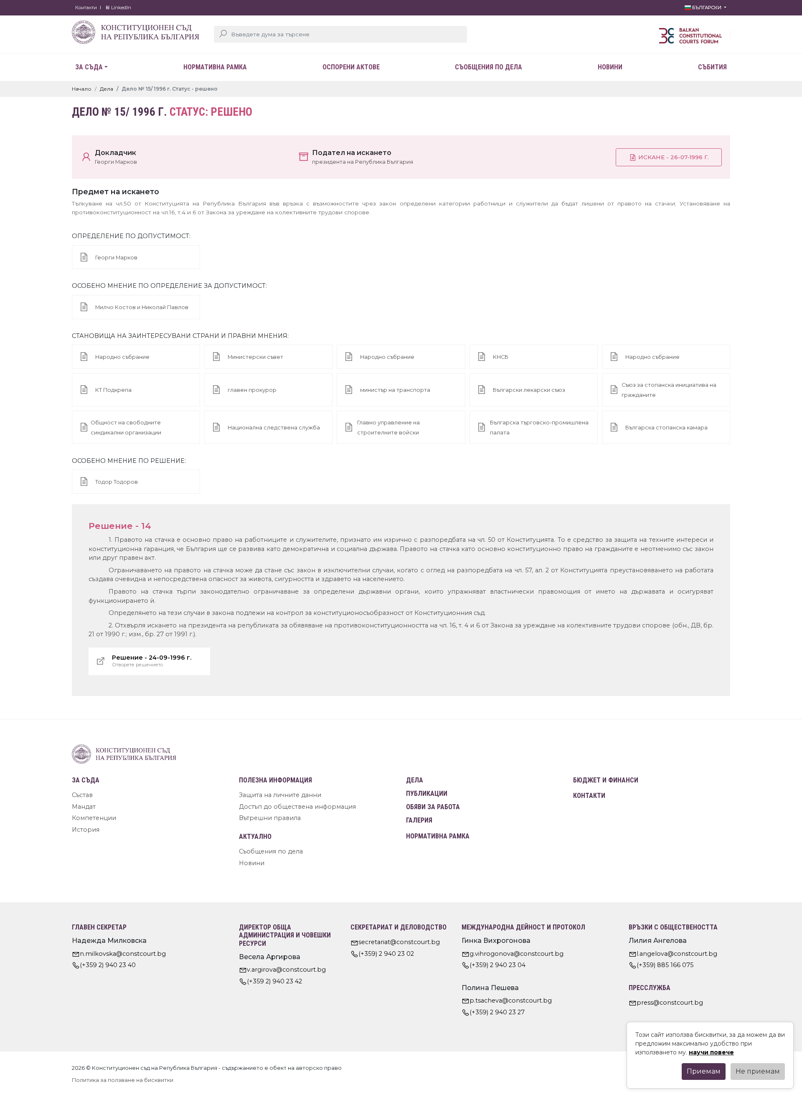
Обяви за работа (433, 807)
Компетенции (94, 818)
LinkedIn (120, 7)
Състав (82, 795)
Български (707, 7)
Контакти (86, 7)
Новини (610, 67)
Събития (712, 67)
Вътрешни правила (270, 818)
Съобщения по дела (488, 67)
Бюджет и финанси (605, 780)
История (85, 829)
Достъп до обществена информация (297, 806)
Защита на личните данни (280, 795)
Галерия (419, 820)
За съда (89, 67)
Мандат (84, 806)
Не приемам (758, 1071)
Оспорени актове (351, 67)
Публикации (426, 793)
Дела (106, 89)
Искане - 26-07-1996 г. (673, 157)
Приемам (704, 1071)
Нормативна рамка (215, 67)
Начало (81, 89)
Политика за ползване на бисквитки (122, 1080)
